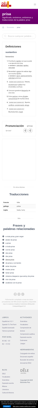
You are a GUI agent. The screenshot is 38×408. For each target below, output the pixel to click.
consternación (19, 105)
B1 (9, 341)
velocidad (11, 68)
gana (18, 71)
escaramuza (12, 84)
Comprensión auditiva (27, 334)
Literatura (5, 389)
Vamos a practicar (8, 331)
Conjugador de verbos (27, 353)
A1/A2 (4, 341)
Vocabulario (24, 324)
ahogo (27, 105)
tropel (21, 112)
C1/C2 (8, 344)
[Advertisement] (19, 160)
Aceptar (7, 406)
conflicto (11, 105)
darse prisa (9, 260)
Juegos (22, 343)
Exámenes (23, 340)
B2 (3, 344)
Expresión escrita (26, 337)
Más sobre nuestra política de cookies (24, 406)
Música (4, 386)
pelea (20, 84)
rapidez (18, 61)
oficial (24, 96)
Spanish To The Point (9, 324)
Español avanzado (8, 328)
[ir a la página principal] (6, 4)
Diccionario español (26, 357)
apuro (18, 76)
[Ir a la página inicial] (3, 27)
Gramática (23, 321)
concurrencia (12, 99)
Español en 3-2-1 (7, 321)
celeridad (19, 65)
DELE (4, 374)
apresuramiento (26, 76)
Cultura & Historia (8, 393)
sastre (14, 96)
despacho (25, 90)
